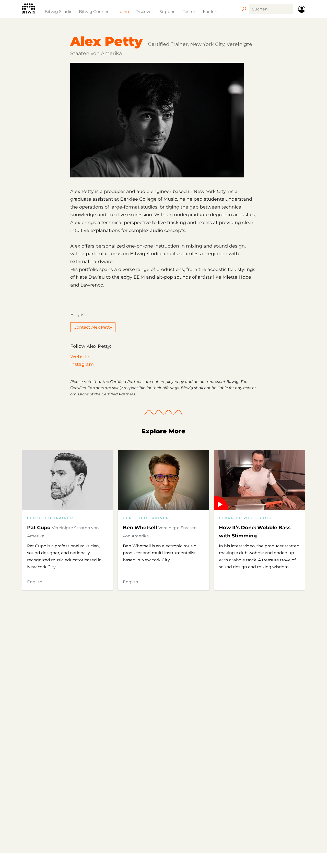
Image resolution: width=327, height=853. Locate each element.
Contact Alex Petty (93, 327)
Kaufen (210, 11)
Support (167, 11)
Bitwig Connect (95, 11)
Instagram (82, 364)
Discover (144, 11)
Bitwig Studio (59, 11)
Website (79, 356)
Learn (123, 11)
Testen (189, 11)
